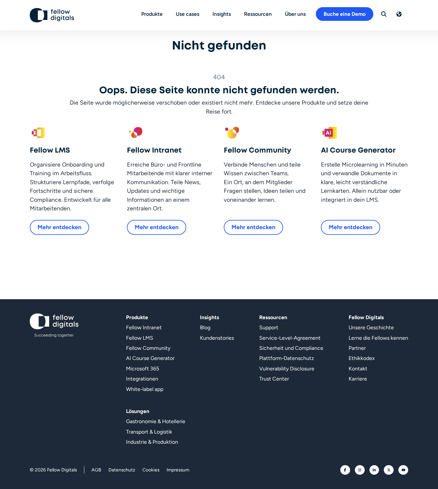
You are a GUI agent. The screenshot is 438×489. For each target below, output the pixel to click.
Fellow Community (148, 348)
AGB (96, 470)
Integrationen (142, 378)
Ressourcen (258, 14)
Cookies (150, 470)
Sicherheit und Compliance (291, 348)
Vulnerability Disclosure (286, 368)
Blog (205, 327)
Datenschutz (121, 470)
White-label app (144, 389)
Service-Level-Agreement (290, 338)
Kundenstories (217, 338)
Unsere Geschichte (371, 327)
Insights (221, 14)
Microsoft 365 (142, 368)
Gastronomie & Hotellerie (155, 421)
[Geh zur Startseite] (52, 15)
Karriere (358, 378)
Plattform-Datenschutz (286, 358)
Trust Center (274, 378)
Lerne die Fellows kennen (378, 338)
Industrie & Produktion (152, 442)
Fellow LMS (139, 338)
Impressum (178, 470)
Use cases (187, 14)
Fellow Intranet (144, 327)
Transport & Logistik (149, 432)
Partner (357, 348)
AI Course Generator (150, 358)
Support (268, 327)
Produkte (152, 14)
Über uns (295, 14)
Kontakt (358, 368)
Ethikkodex (362, 358)
